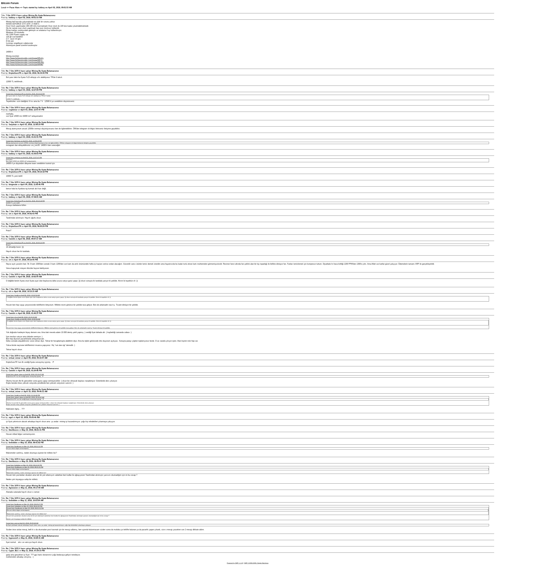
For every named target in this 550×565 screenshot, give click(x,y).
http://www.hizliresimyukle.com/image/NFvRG (25, 62)
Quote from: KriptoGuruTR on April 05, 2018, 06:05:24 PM (25, 242)
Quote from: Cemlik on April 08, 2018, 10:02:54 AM (23, 295)
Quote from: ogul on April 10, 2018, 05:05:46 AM (22, 523)
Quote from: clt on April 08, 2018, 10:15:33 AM (21, 317)
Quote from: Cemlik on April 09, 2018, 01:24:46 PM (23, 395)
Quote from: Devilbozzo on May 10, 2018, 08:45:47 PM (24, 504)
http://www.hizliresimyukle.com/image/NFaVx (25, 58)
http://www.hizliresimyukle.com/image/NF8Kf (24, 65)
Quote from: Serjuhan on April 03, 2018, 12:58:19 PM (24, 141)
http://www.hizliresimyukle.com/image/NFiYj (24, 60)
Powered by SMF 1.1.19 (235, 563)
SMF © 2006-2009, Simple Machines (256, 563)
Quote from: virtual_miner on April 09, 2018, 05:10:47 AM (25, 374)
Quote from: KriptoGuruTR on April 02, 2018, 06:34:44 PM (25, 94)
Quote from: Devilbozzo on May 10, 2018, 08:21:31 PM (24, 446)
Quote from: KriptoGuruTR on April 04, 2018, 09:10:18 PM (25, 201)
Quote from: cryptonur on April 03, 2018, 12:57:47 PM (24, 157)
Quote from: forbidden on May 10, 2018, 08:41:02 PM (24, 465)
